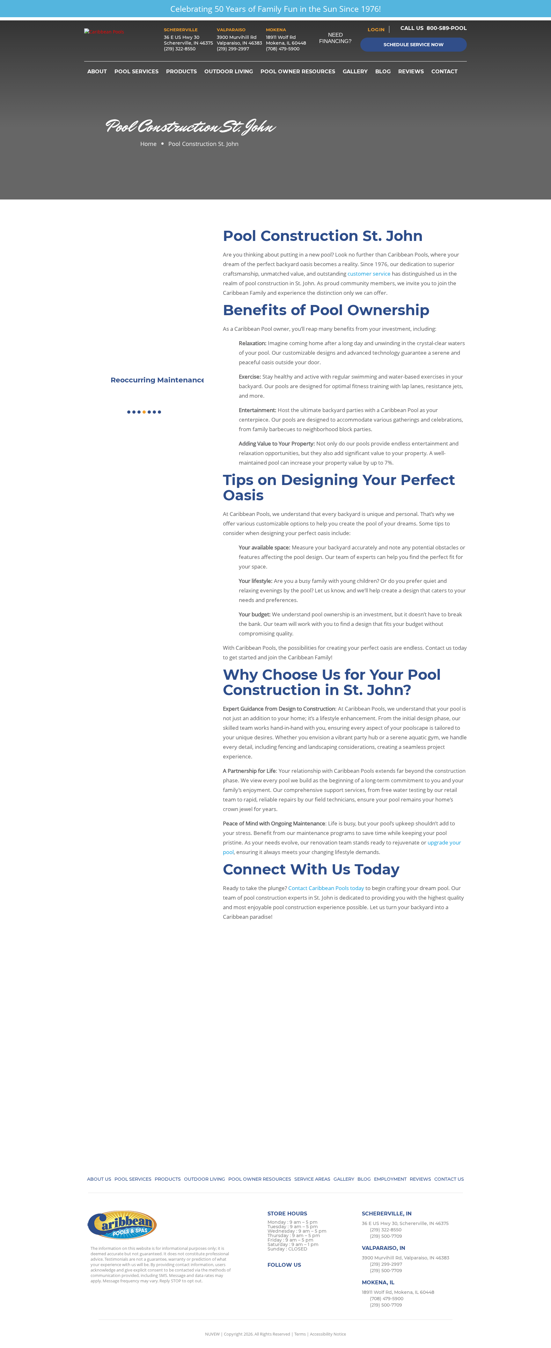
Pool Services (136, 72)
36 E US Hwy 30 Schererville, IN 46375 (188, 40)
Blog (383, 72)
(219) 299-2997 (233, 49)
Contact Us (449, 1179)
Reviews (411, 72)
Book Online (144, 277)
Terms (300, 1334)
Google (311, 1277)
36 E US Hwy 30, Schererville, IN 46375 (405, 1223)
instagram (298, 1277)
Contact (444, 72)
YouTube (323, 1277)
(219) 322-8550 (179, 49)
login (376, 29)
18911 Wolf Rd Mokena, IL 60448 (286, 40)
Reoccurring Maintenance (144, 337)
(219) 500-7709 (386, 1236)
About (97, 72)
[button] (128, 412)
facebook (273, 1277)
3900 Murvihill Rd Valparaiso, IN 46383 (239, 40)
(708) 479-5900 (282, 49)
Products (181, 72)
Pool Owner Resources (298, 72)
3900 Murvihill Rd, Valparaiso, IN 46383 (405, 1258)
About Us (99, 1179)
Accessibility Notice (328, 1334)
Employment (390, 1179)
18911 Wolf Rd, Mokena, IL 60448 (398, 1292)
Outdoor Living (228, 72)
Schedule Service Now (414, 44)
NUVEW (212, 1334)
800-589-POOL (447, 28)
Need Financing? (335, 38)
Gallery (355, 72)
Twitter (286, 1277)
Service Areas (312, 1179)
